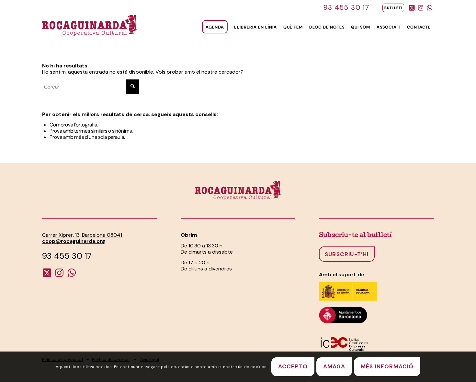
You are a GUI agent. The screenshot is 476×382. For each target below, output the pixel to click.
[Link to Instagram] (420, 6)
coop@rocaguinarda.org (73, 241)
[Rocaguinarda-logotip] (89, 25)
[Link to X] (412, 6)
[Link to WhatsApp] (429, 6)
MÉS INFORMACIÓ (387, 366)
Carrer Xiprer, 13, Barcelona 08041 (82, 235)
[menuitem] (391, 7)
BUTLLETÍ (393, 8)
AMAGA (334, 366)
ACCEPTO (293, 366)
